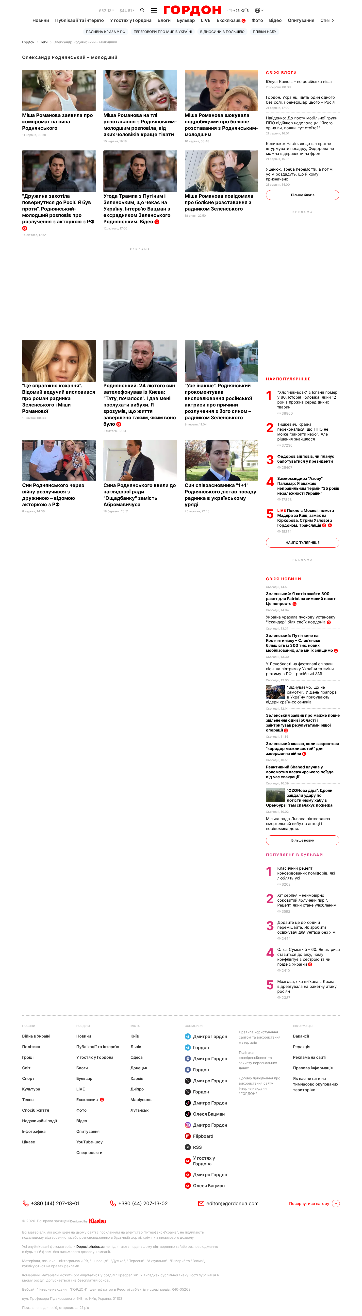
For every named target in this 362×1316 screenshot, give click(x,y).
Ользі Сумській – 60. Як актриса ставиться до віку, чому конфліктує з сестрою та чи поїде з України (308, 957)
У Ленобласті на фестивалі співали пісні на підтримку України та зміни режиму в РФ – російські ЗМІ (300, 668)
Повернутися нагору (309, 1203)
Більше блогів (302, 195)
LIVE (206, 20)
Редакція (301, 1046)
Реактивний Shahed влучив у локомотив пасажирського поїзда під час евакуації (299, 771)
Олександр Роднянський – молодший (85, 42)
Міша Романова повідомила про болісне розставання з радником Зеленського (219, 202)
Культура (31, 1089)
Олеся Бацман (209, 1114)
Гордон (28, 42)
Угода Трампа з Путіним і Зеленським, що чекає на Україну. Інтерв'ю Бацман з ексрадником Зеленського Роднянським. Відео (136, 209)
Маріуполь (141, 1099)
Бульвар (186, 20)
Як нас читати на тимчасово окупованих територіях (315, 1084)
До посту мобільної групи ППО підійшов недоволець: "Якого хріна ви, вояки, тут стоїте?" (301, 122)
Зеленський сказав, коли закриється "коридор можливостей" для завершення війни (302, 748)
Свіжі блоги (281, 72)
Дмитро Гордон (210, 1036)
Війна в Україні (36, 1036)
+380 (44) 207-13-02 (143, 1203)
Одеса (137, 1057)
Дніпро (137, 1089)
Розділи (83, 1026)
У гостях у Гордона (130, 20)
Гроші (27, 1057)
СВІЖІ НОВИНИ (283, 578)
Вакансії (301, 1036)
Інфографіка (34, 1131)
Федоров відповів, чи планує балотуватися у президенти (305, 459)
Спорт (28, 1078)
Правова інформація (313, 1067)
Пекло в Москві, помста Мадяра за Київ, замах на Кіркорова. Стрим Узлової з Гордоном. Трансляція (305, 518)
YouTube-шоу (89, 1141)
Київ (135, 1036)
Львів (136, 1046)
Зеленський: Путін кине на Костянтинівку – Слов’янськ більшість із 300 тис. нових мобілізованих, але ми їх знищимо (300, 643)
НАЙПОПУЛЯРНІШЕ (288, 378)
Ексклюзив (229, 20)
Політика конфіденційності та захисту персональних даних (258, 1060)
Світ (26, 1067)
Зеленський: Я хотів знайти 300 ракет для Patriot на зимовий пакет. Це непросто (301, 598)
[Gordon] (192, 10)
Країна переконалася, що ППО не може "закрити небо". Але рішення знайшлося (302, 431)
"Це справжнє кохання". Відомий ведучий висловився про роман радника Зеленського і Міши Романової (58, 398)
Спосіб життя (35, 1110)
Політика (31, 1046)
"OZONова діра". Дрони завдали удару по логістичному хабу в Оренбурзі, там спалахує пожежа (299, 798)
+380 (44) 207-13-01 (55, 1203)
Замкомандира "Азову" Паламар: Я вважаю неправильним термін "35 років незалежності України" (308, 486)
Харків (137, 1078)
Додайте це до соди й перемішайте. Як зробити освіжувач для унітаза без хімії (308, 927)
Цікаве (28, 1141)
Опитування (301, 20)
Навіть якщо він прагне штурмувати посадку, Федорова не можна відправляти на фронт (300, 148)
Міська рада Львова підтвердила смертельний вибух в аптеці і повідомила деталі (298, 823)
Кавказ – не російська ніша (299, 81)
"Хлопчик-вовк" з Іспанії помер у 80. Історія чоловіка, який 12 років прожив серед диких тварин (307, 399)
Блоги (164, 20)
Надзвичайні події (39, 1120)
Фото (257, 20)
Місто (135, 1026)
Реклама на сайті (309, 1057)
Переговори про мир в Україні (163, 32)
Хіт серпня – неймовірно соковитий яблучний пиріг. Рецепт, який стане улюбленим (307, 900)
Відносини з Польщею (222, 32)
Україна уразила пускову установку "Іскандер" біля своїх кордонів (300, 619)
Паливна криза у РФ (105, 32)
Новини (41, 20)
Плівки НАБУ (264, 32)
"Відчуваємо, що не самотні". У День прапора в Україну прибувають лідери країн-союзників (301, 694)
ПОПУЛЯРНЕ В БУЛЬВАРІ (295, 854)
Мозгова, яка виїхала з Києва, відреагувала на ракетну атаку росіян (307, 986)
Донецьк (139, 1067)
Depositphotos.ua (90, 1246)
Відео (275, 20)
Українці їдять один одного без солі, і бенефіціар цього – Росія (301, 100)
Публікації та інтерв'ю (79, 20)
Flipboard (203, 1136)
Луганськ (139, 1110)
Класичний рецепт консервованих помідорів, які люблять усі (306, 873)
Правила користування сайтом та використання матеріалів (259, 1037)
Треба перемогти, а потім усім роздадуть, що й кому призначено (299, 174)
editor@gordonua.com (232, 1203)
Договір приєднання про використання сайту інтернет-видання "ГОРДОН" (259, 1086)
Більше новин (302, 840)
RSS (197, 1147)
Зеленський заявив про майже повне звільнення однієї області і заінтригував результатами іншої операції (303, 722)
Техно (28, 1099)
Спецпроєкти (89, 1152)
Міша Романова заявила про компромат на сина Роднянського (57, 121)
